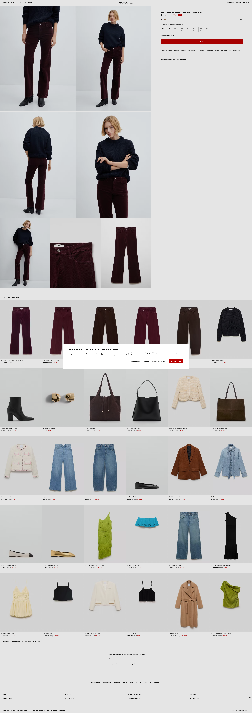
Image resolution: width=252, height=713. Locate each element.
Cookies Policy (130, 355)
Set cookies (135, 361)
